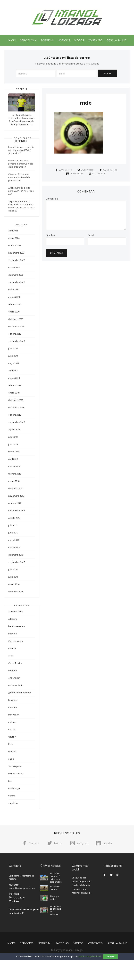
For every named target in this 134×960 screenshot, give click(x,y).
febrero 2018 (14, 473)
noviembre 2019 (16, 326)
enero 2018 (13, 481)
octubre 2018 (14, 414)
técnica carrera (15, 773)
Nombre (50, 235)
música (11, 729)
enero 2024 (13, 238)
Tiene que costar (54, 897)
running (12, 751)
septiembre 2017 (16, 510)
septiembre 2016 (16, 562)
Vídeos (79, 40)
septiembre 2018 (16, 422)
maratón (12, 707)
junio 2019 (13, 355)
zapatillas (13, 803)
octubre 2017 (14, 503)
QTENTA (12, 736)
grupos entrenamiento (19, 692)
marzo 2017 (14, 547)
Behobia (12, 633)
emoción (12, 670)
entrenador (14, 677)
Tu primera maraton (55, 888)
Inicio (12, 40)
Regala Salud (116, 40)
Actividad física (15, 611)
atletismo (12, 618)
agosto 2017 (14, 517)
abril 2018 (13, 458)
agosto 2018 (14, 429)
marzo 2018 (14, 466)
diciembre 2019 (15, 319)
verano (12, 795)
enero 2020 (13, 311)
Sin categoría (14, 766)
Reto (10, 744)
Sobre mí (47, 40)
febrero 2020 (14, 304)
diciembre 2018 (15, 400)
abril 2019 (13, 370)
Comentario (52, 199)
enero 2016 (13, 584)
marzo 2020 (14, 296)
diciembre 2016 (15, 554)
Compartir (65, 169)
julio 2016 (12, 569)
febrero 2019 (14, 385)
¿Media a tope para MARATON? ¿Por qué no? (21, 150)
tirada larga (14, 788)
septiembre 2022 (16, 260)
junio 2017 (13, 532)
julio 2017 (12, 525)
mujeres (12, 722)
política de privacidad (90, 956)
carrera (12, 648)
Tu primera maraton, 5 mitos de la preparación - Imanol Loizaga (20, 204)
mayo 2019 (13, 363)
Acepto (111, 956)
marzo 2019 (14, 377)
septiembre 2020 (16, 282)
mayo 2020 (13, 289)
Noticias (64, 40)
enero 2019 (13, 392)
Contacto (95, 40)
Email (91, 235)
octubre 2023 (14, 245)
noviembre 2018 (16, 407)
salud (11, 758)
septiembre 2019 (16, 341)
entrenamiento (15, 685)
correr (11, 655)
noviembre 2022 (16, 252)
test (10, 780)
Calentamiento (15, 641)
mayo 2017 (13, 540)
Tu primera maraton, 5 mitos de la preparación (20, 163)
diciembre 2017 (15, 488)
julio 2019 (12, 348)
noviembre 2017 (16, 495)
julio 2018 (12, 436)
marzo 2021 (14, 267)
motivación (13, 714)
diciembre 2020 (15, 274)
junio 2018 (13, 444)
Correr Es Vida (15, 663)
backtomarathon (16, 626)
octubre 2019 (14, 333)
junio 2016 (13, 576)
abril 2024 (13, 230)
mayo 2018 (13, 451)
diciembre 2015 (15, 591)
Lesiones (12, 699)
